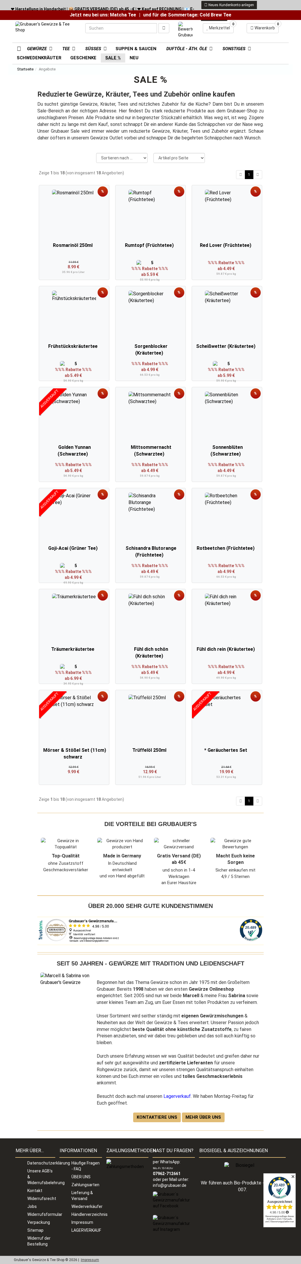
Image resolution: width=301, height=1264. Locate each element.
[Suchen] (163, 28)
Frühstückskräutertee (73, 346)
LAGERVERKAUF (86, 1230)
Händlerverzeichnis (86, 1214)
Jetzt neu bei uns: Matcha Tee (103, 15)
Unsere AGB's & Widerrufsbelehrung (41, 1177)
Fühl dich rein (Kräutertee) (226, 649)
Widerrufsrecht (41, 1198)
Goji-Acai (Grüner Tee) (73, 548)
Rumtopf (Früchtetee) (149, 245)
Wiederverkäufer (86, 1206)
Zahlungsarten (85, 1184)
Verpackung (38, 1222)
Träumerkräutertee (72, 649)
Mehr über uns (203, 1117)
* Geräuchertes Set (225, 750)
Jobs (32, 1206)
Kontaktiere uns (157, 1117)
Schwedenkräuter (39, 57)
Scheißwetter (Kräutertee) (225, 346)
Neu (134, 57)
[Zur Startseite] (16, 48)
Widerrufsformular (41, 1214)
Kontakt (34, 1190)
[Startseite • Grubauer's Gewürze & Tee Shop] (45, 30)
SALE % (113, 57)
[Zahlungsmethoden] (127, 1164)
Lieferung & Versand (82, 1195)
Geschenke (83, 57)
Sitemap (35, 1230)
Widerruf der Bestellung (39, 1241)
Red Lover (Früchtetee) (225, 245)
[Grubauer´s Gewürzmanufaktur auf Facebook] (174, 1199)
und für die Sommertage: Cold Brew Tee (187, 15)
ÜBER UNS (81, 1176)
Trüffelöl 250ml (149, 750)
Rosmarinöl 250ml (73, 245)
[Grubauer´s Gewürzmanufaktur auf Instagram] (174, 1223)
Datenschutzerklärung (41, 1163)
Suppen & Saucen (136, 48)
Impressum (82, 1222)
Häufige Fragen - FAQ (85, 1166)
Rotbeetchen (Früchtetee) (226, 548)
